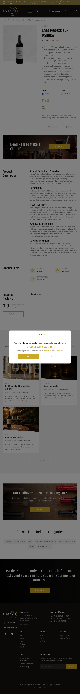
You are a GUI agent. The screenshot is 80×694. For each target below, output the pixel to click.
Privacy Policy (58, 351)
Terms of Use (47, 351)
